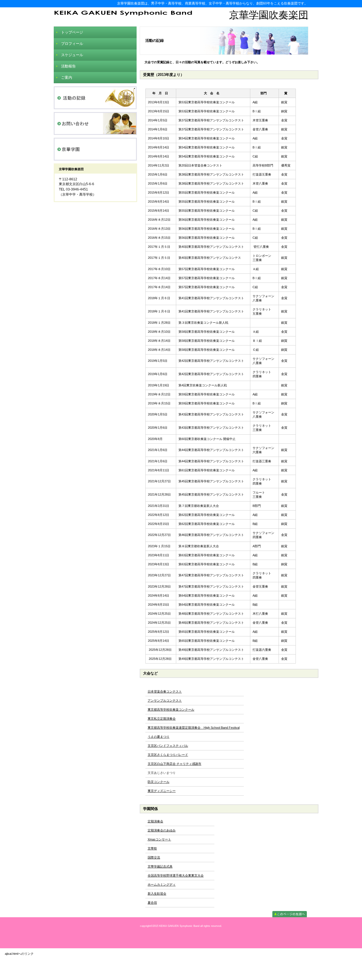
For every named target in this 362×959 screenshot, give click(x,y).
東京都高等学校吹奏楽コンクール (171, 709)
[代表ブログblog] (95, 149)
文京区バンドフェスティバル (168, 745)
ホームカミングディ (162, 884)
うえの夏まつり (158, 736)
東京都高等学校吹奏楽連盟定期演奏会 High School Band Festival (194, 727)
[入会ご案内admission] (95, 123)
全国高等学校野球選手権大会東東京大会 (176, 875)
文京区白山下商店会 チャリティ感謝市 (174, 763)
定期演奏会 (155, 821)
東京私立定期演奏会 (162, 718)
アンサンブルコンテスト (165, 700)
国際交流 (154, 857)
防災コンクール (158, 781)
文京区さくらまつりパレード (168, 754)
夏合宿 (152, 902)
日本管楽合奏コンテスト (165, 691)
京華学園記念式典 (160, 866)
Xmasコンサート (159, 839)
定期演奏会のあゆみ (162, 830)
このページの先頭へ (289, 914)
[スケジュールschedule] (95, 97)
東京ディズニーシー (162, 790)
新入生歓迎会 (157, 893)
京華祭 (152, 848)
